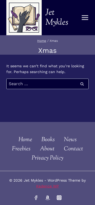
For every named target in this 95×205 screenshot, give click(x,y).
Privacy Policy (47, 158)
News (70, 140)
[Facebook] (36, 197)
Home (25, 140)
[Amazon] (47, 197)
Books (48, 140)
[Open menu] (85, 17)
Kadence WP (47, 186)
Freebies (21, 149)
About (47, 149)
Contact (73, 149)
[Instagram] (59, 197)
